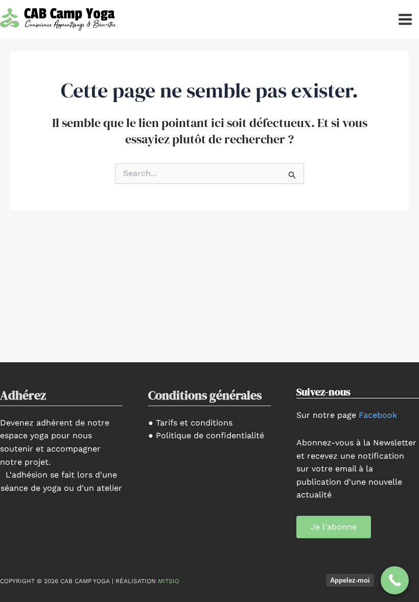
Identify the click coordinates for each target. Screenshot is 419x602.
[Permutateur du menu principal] (405, 19)
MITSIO (168, 581)
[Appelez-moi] (395, 580)
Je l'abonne (334, 527)
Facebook (378, 415)
